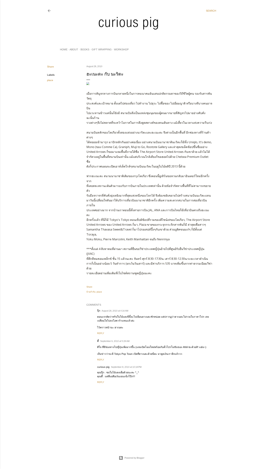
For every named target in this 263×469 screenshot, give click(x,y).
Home (63, 49)
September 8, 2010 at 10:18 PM (126, 367)
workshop (121, 49)
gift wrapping (102, 49)
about (74, 49)
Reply (100, 333)
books (85, 49)
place (50, 80)
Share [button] (50, 66)
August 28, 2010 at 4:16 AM (115, 311)
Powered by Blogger (134, 458)
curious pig (103, 366)
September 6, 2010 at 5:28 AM (115, 341)
